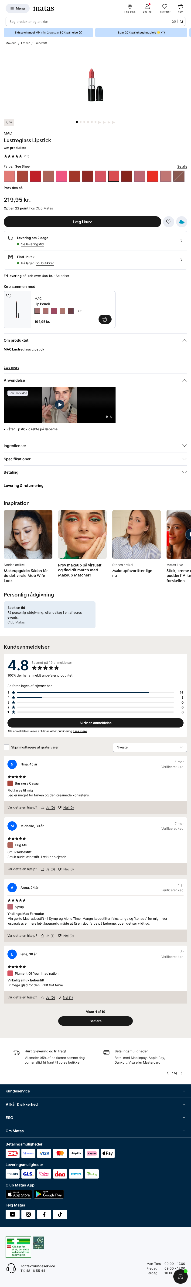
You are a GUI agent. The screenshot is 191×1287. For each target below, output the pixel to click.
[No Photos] (61, 176)
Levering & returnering (24, 485)
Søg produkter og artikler (29, 22)
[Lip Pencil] (59, 309)
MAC (8, 133)
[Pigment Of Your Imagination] (100, 176)
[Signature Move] (178, 176)
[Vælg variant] (105, 319)
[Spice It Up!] (126, 176)
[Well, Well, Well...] (165, 176)
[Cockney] (35, 176)
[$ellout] (9, 176)
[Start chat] (180, 1276)
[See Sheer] (113, 176)
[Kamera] (173, 21)
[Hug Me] (48, 176)
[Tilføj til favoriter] (168, 221)
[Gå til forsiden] (43, 8)
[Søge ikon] (181, 21)
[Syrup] (139, 176)
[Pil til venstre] (167, 1073)
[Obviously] (74, 176)
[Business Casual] (22, 176)
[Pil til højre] (187, 32)
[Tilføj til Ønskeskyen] (181, 221)
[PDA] (87, 176)
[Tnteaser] (152, 176)
